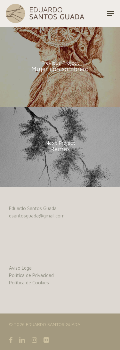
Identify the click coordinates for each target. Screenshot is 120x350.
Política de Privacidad (31, 275)
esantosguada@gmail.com (37, 215)
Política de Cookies (29, 282)
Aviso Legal (21, 268)
